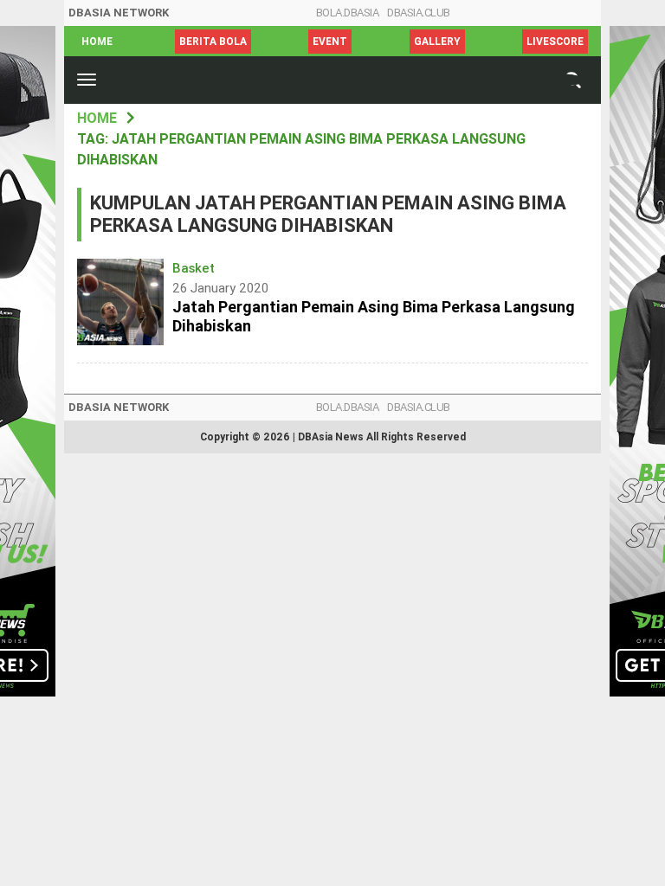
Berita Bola (213, 41)
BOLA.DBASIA (347, 12)
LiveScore (555, 41)
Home (97, 41)
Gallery (437, 41)
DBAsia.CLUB (418, 12)
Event (330, 41)
